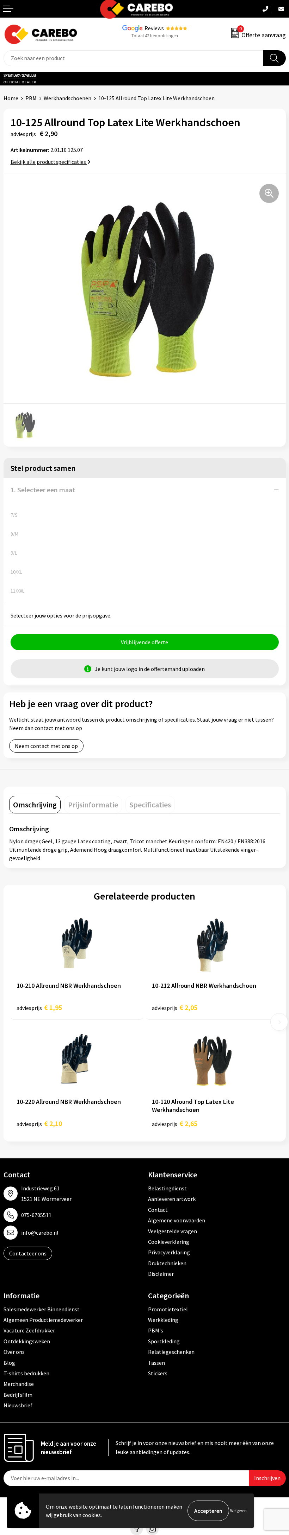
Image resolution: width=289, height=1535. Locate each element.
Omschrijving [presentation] (35, 805)
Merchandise (19, 1383)
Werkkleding (163, 1319)
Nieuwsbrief (18, 1405)
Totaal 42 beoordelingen (154, 36)
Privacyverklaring (169, 1252)
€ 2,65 (174, 1123)
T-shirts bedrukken (26, 1373)
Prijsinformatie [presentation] (93, 805)
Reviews (154, 28)
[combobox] (133, 58)
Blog (9, 1362)
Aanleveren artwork (172, 1198)
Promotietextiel (168, 1309)
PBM (31, 98)
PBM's (155, 1330)
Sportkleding (164, 1341)
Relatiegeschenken (171, 1351)
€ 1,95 (39, 1007)
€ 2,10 (39, 1123)
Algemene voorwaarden (176, 1220)
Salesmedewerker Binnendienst (42, 1309)
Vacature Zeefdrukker (29, 1330)
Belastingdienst (167, 1188)
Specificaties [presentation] (150, 805)
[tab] (35, 804)
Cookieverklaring (168, 1241)
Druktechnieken (167, 1263)
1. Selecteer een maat (43, 489)
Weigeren (238, 1510)
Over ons (14, 1351)
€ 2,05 (174, 1007)
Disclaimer (161, 1273)
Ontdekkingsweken (27, 1341)
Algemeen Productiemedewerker (43, 1319)
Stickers (157, 1373)
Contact (158, 1209)
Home (11, 98)
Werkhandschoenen (67, 98)
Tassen (156, 1362)
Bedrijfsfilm (18, 1394)
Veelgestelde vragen (172, 1231)
